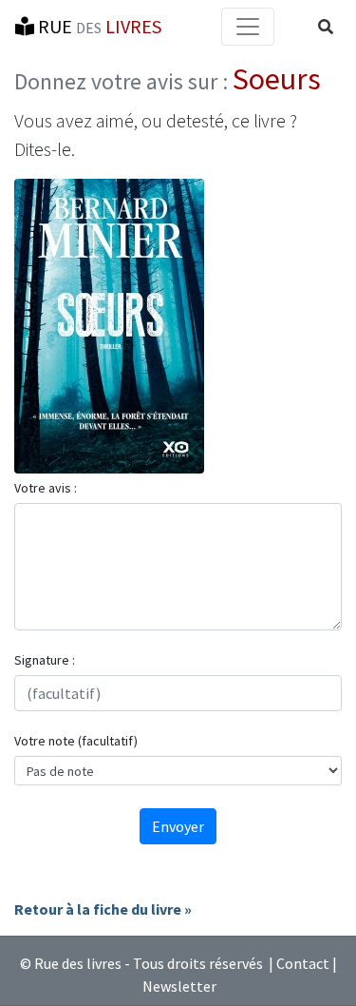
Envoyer (178, 826)
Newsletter (179, 986)
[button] (325, 27)
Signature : (44, 659)
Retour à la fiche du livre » (103, 909)
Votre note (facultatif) (76, 740)
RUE (97, 26)
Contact (302, 963)
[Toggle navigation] (247, 27)
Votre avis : (45, 487)
